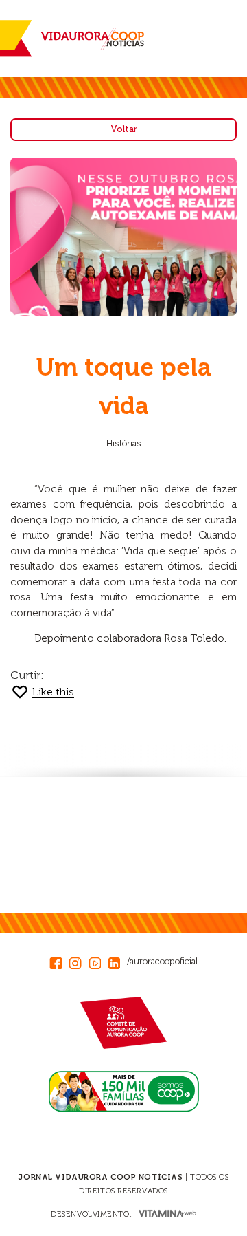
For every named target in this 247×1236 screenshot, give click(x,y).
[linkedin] (117, 961)
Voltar (123, 129)
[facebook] (59, 961)
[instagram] (78, 961)
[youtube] (98, 961)
